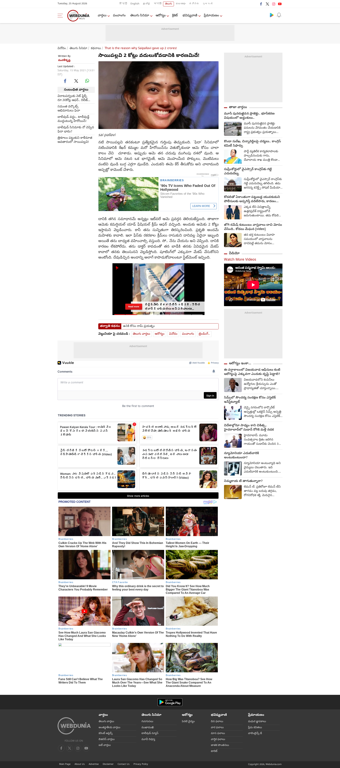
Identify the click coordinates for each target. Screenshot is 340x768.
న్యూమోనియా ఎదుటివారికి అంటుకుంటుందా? (241, 455)
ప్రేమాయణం (211, 15)
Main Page (64, 764)
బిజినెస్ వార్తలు (107, 739)
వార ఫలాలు (217, 727)
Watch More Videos (240, 260)
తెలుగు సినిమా (139, 15)
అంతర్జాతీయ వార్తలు (109, 727)
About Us (80, 764)
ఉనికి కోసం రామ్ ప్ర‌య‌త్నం (139, 326)
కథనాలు (96, 48)
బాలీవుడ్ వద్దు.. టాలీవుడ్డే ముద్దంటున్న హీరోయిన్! (73, 119)
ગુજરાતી (207, 4)
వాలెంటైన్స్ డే (255, 733)
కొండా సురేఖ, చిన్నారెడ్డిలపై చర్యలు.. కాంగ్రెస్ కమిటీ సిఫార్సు (252, 144)
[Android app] (170, 702)
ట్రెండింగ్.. (204, 334)
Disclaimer (108, 764)
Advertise (94, 764)
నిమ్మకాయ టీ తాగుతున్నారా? (243, 481)
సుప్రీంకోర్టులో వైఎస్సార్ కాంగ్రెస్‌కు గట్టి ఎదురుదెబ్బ (248, 171)
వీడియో (234, 253)
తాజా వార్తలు (238, 107)
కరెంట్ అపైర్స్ (106, 733)
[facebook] (261, 4)
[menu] (61, 15)
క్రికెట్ (175, 15)
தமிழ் (146, 4)
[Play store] (271, 14)
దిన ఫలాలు (217, 721)
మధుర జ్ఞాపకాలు (257, 721)
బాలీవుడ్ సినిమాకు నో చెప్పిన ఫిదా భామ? (76, 130)
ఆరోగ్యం (161, 15)
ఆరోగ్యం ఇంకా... (240, 363)
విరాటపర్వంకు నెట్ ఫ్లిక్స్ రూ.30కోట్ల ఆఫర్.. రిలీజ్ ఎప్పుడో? (73, 98)
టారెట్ (214, 751)
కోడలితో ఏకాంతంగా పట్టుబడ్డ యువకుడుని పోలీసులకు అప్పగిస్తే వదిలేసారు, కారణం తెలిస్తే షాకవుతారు (252, 199)
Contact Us (123, 764)
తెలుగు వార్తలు (141, 334)
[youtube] (279, 4)
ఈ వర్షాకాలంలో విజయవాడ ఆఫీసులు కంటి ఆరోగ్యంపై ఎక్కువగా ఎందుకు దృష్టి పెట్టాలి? (252, 372)
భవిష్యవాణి (190, 15)
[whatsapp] (87, 81)
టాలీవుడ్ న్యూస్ (149, 733)
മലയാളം (181, 4)
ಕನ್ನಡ (194, 4)
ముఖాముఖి (147, 727)
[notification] (278, 14)
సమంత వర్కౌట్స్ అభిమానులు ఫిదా (69, 109)
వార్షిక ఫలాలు (218, 739)
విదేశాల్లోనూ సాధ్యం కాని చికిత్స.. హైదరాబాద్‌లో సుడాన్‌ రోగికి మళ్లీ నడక (249, 428)
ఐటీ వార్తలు (105, 745)
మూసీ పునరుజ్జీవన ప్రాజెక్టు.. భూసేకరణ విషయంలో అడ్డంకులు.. (249, 116)
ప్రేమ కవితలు (255, 727)
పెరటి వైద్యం (188, 721)
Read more (133, 306)
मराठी (157, 4)
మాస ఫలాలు (218, 733)
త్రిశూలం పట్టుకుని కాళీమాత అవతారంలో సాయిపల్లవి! (75, 140)
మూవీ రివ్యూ (148, 739)
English (135, 4)
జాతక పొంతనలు (220, 745)
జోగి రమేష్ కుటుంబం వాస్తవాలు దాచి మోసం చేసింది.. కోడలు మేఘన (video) (253, 227)
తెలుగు (168, 4)
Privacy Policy (141, 764)
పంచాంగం (119, 15)
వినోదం (62, 48)
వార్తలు (102, 15)
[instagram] (273, 4)
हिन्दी (123, 4)
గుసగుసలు (147, 721)
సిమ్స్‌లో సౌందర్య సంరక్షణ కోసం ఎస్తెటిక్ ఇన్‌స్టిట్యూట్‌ (250, 400)
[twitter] (267, 4)
